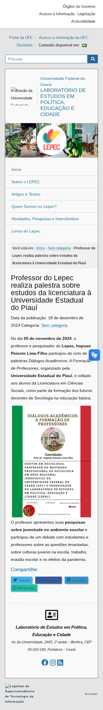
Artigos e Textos (25, 194)
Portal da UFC (21, 38)
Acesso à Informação (57, 14)
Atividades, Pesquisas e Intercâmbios (45, 218)
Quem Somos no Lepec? (34, 206)
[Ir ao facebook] (44, 662)
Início (16, 169)
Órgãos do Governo (79, 6)
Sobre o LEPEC (25, 182)
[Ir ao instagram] (53, 662)
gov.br (18, 14)
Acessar (91, 693)
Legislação (86, 14)
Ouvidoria (24, 45)
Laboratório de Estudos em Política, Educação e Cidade (63, 102)
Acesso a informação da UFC (63, 38)
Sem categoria (54, 325)
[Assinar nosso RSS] (60, 662)
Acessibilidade (83, 21)
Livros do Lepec (25, 231)
